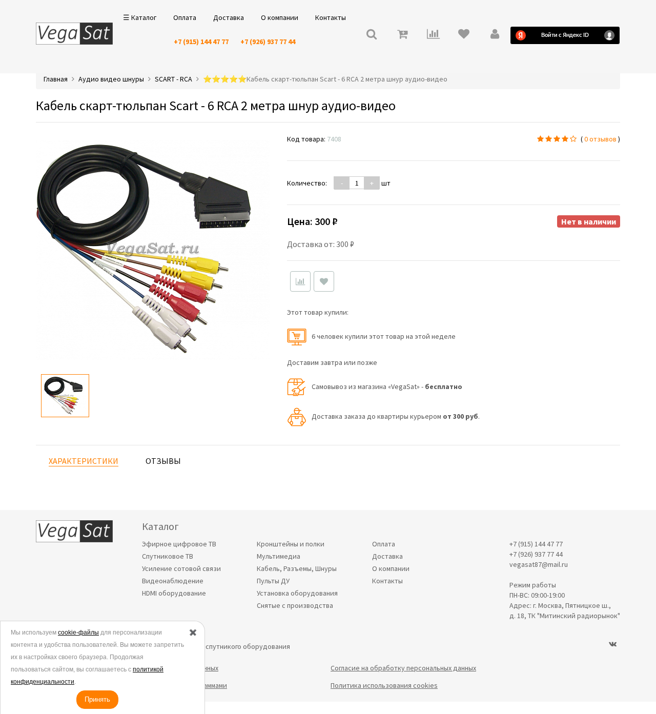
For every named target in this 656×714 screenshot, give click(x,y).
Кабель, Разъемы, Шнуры (297, 568)
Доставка (228, 17)
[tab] (83, 461)
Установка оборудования (297, 593)
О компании (279, 17)
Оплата (184, 17)
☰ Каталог (139, 17)
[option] (65, 395)
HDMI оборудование (174, 593)
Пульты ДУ (273, 580)
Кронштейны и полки (290, 543)
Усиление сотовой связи (181, 568)
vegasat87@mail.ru (538, 564)
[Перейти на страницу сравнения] (433, 35)
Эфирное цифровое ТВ (179, 543)
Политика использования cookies (384, 685)
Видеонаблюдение (172, 580)
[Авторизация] (494, 35)
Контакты (330, 17)
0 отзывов (600, 139)
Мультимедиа (278, 556)
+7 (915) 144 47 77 (201, 41)
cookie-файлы (78, 632)
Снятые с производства (295, 605)
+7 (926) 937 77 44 (267, 41)
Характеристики (83, 461)
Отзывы (163, 461)
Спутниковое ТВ (167, 556)
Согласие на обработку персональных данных (403, 667)
